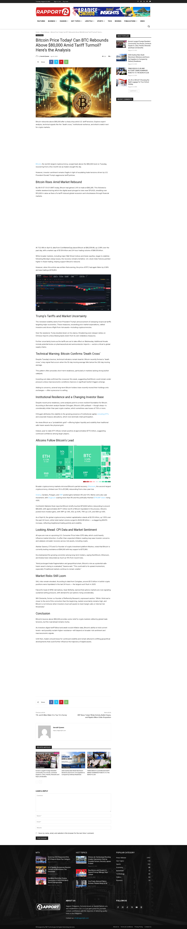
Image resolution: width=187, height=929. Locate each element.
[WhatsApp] (66, 62)
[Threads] (141, 907)
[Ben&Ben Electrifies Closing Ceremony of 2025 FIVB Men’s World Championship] (41, 881)
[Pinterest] (61, 62)
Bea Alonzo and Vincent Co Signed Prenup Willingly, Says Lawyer (98, 872)
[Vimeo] (147, 1)
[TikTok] (127, 907)
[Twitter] (144, 1)
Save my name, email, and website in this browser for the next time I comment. (66, 833)
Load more (133, 91)
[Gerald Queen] (37, 56)
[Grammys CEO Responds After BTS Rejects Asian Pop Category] (41, 859)
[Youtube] (150, 1)
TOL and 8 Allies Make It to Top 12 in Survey (51, 715)
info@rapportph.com (81, 918)
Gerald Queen (44, 56)
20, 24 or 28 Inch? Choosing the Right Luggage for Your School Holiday (138, 82)
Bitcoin (38, 164)
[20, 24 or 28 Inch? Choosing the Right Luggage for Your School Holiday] (121, 82)
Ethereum (91, 486)
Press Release (45, 32)
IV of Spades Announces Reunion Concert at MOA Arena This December (59, 869)
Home (37, 32)
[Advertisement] (73, 146)
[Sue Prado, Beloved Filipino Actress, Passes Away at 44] (81, 884)
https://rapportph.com (59, 730)
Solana (38, 495)
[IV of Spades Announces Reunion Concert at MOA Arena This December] (41, 870)
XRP (61, 495)
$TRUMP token (99, 498)
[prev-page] (37, 781)
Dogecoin (52, 498)
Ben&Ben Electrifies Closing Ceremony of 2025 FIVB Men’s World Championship (58, 880)
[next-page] (40, 781)
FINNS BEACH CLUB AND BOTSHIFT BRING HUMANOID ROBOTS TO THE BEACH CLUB (98, 772)
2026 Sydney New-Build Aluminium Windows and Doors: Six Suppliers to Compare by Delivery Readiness (73, 772)
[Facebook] (138, 1)
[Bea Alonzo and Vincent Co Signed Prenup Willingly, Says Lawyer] (81, 873)
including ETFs (103, 414)
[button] (148, 26)
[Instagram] (141, 1)
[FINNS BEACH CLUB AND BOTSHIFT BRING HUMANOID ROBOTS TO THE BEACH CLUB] (99, 760)
